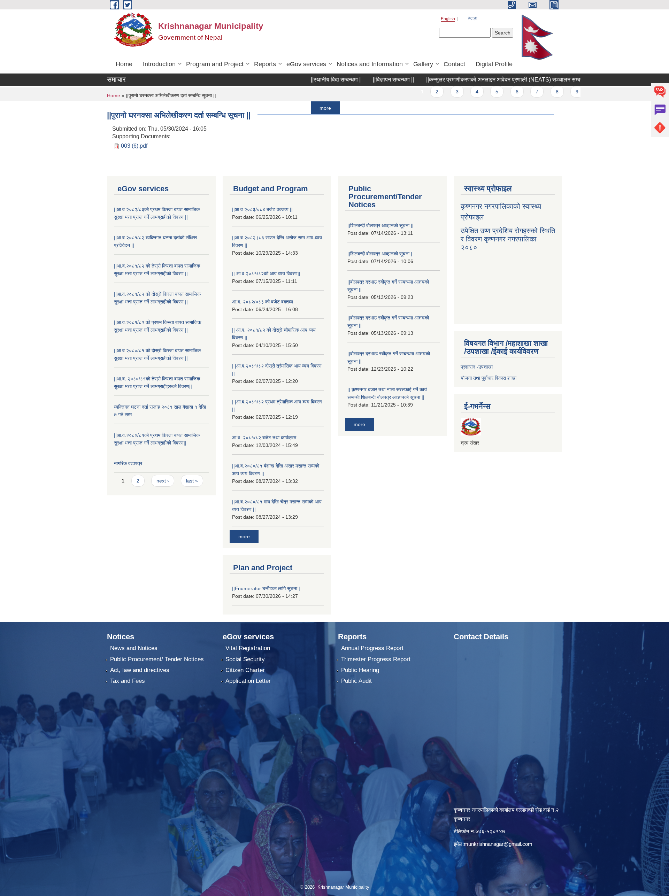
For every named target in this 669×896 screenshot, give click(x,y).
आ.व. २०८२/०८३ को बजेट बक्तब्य (262, 301)
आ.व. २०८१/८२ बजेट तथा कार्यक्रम (264, 437)
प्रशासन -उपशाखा (477, 367)
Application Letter (248, 681)
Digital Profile (494, 64)
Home (124, 64)
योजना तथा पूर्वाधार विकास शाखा (488, 378)
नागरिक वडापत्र (128, 463)
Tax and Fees (127, 681)
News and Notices (133, 648)
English (448, 18)
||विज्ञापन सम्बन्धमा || (364, 80)
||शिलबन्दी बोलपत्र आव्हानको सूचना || (380, 225)
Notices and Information (370, 64)
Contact (454, 64)
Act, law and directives (139, 670)
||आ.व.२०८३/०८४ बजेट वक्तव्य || (262, 209)
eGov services (306, 64)
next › (162, 481)
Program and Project (215, 64)
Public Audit (356, 681)
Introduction (159, 64)
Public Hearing (360, 670)
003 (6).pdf (134, 146)
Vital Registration (247, 648)
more (296, 107)
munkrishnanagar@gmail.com (498, 844)
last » (192, 481)
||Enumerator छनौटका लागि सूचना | (266, 588)
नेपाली (472, 18)
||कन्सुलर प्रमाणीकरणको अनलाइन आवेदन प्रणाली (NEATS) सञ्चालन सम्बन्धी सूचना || (486, 80)
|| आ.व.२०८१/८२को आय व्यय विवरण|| (266, 273)
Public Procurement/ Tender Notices (157, 659)
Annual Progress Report (372, 648)
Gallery (423, 64)
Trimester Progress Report (375, 659)
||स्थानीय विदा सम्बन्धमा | (306, 80)
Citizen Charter (245, 670)
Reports (265, 64)
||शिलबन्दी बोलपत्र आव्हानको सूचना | (379, 253)
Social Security (245, 659)
